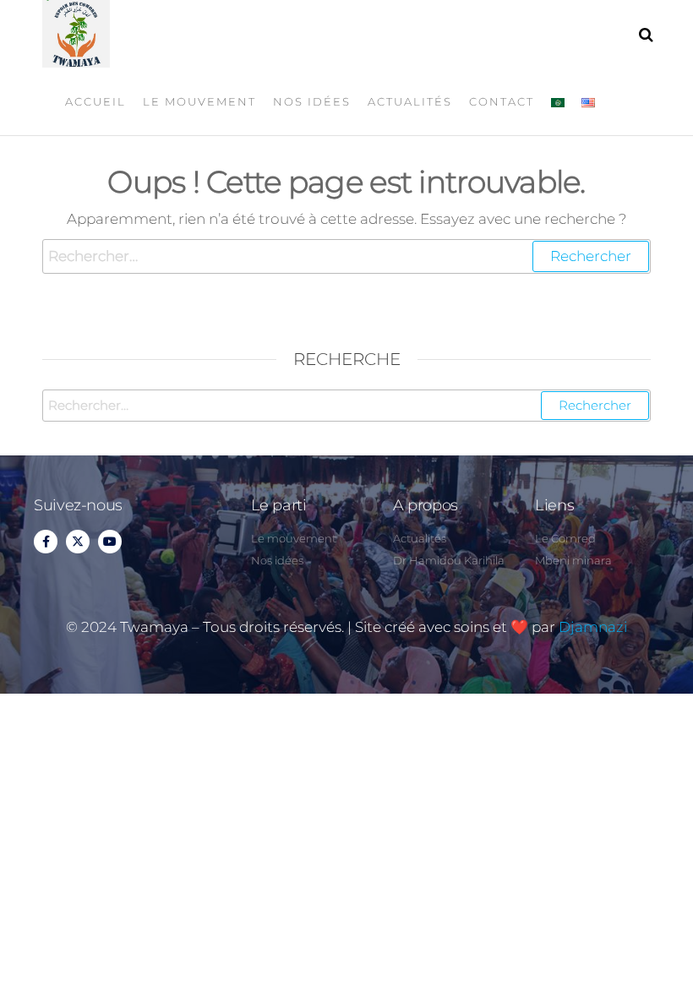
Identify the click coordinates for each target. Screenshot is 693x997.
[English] (588, 101)
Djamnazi (593, 626)
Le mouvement (199, 101)
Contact (501, 101)
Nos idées (312, 101)
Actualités (410, 101)
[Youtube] (110, 541)
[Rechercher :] (346, 256)
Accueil (95, 101)
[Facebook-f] (45, 541)
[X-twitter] (78, 541)
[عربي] (558, 101)
